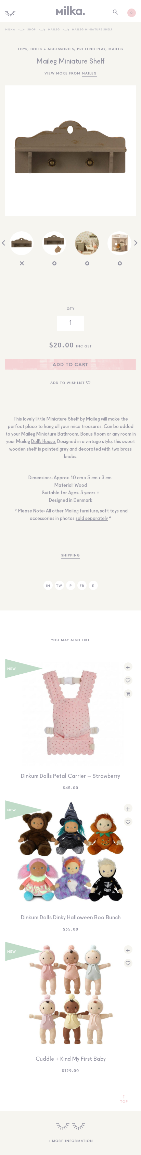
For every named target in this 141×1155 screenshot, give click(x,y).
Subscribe (70, 589)
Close (70, 619)
